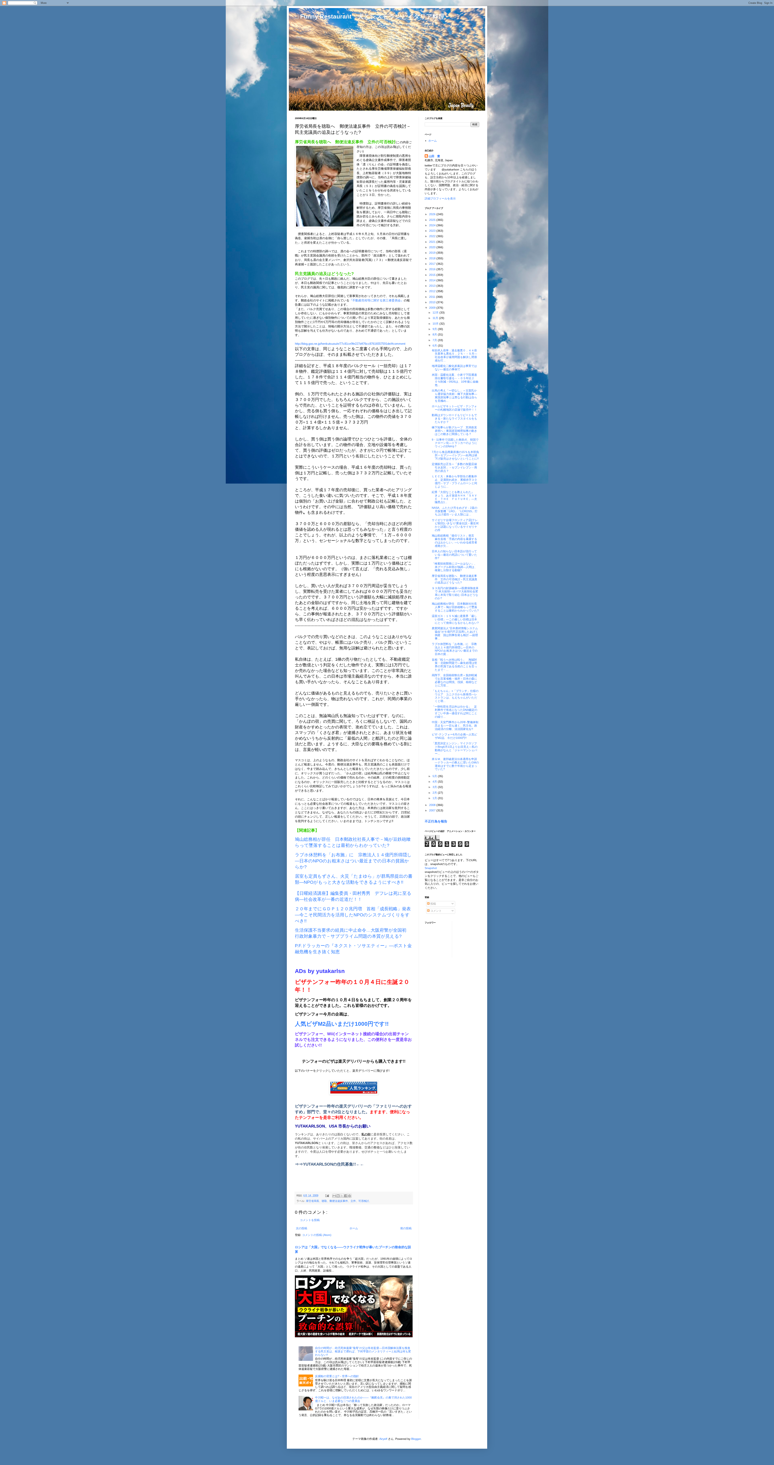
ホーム (354, 1228)
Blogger (416, 1438)
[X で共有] (342, 1196)
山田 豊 (434, 156)
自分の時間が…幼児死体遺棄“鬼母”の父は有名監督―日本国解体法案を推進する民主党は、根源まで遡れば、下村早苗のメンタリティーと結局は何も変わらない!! (363, 1351)
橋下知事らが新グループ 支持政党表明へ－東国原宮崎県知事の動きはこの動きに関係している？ (454, 431)
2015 (432, 274)
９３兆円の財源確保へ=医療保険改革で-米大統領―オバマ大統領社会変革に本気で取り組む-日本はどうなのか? (455, 593)
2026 (432, 214)
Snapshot (431, 868)
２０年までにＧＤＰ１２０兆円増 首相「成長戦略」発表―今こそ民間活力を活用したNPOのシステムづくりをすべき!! (353, 914)
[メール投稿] (327, 1195)
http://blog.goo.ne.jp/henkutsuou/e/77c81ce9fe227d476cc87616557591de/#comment (350, 343)
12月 (436, 312)
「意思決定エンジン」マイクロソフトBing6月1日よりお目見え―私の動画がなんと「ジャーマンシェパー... (455, 748)
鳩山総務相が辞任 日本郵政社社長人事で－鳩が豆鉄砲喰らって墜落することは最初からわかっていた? (455, 607)
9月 (435, 329)
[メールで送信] (334, 1196)
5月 (435, 776)
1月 (435, 798)
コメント (436, 910)
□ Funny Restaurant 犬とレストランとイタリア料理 (369, 16)
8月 (435, 334)
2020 (432, 247)
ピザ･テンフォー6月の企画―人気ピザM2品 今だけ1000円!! (454, 736)
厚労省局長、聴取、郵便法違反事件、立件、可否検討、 (338, 1201)
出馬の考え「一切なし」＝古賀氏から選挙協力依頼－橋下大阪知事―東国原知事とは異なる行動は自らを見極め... (454, 395)
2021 (432, 241)
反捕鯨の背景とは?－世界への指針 (337, 1376)
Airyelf (383, 1438)
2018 (432, 258)
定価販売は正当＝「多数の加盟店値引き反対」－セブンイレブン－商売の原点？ (454, 467)
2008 (432, 805)
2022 (432, 236)
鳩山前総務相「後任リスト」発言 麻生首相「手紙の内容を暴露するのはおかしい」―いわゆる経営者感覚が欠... (454, 540)
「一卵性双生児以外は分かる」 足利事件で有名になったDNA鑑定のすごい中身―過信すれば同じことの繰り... (454, 711)
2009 (432, 307)
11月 (436, 318)
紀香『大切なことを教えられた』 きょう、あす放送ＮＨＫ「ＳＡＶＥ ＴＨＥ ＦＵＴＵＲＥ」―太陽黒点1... (454, 497)
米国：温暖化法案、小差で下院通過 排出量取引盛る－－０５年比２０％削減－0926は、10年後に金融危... (456, 379)
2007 (432, 810)
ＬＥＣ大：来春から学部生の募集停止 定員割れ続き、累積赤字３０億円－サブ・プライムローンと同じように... (454, 481)
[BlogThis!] (338, 1196)
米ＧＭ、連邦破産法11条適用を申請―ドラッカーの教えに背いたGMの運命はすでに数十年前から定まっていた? (455, 764)
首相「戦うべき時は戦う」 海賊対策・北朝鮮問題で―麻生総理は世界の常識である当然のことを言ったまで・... (454, 664)
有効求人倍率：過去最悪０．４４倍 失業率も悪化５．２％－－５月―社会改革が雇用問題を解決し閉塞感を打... (456, 355)
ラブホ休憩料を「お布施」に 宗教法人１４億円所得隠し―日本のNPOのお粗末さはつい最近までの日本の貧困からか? (353, 860)
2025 (432, 219)
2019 (432, 252)
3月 (435, 787)
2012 (432, 291)
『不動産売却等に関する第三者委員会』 (376, 300)
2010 (432, 302)
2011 (432, 296)
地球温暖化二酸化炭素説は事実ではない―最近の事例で (454, 367)
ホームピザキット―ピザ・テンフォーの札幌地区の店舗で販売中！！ (454, 408)
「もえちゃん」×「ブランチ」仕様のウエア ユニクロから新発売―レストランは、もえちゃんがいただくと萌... (455, 696)
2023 (432, 230)
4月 (435, 781)
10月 (436, 323)
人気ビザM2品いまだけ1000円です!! (342, 1024)
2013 (432, 285)
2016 (432, 269)
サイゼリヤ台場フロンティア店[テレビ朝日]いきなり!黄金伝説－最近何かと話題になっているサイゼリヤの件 (455, 525)
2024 (432, 225)
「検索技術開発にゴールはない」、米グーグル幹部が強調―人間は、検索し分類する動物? (454, 567)
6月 (435, 345)
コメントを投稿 (310, 1220)
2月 (435, 792)
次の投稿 (301, 1228)
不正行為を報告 (436, 821)
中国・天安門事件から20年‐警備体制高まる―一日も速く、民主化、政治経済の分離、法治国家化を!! (455, 726)
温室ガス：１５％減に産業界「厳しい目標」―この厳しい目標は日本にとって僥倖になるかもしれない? (455, 619)
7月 (435, 340)
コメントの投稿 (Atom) (316, 1235)
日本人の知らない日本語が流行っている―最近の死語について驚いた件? (454, 555)
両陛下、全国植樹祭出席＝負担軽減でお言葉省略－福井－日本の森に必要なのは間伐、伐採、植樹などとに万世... (454, 680)
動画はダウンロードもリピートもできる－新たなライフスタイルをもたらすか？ (454, 418)
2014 (432, 280)
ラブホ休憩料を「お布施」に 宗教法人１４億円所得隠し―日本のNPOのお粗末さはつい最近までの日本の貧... (455, 649)
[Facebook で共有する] (346, 1196)
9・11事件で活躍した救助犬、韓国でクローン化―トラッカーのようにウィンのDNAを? (455, 443)
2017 (432, 263)
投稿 (433, 903)
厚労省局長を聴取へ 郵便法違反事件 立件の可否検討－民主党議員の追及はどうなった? (454, 579)
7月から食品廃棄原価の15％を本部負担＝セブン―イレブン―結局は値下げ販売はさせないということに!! (455, 455)
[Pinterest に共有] (349, 1196)
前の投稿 (406, 1228)
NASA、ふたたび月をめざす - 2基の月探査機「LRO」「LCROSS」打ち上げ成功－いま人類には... (455, 511)
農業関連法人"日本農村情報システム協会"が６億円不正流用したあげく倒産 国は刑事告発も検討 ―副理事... (455, 633)
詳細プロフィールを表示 (440, 198)
